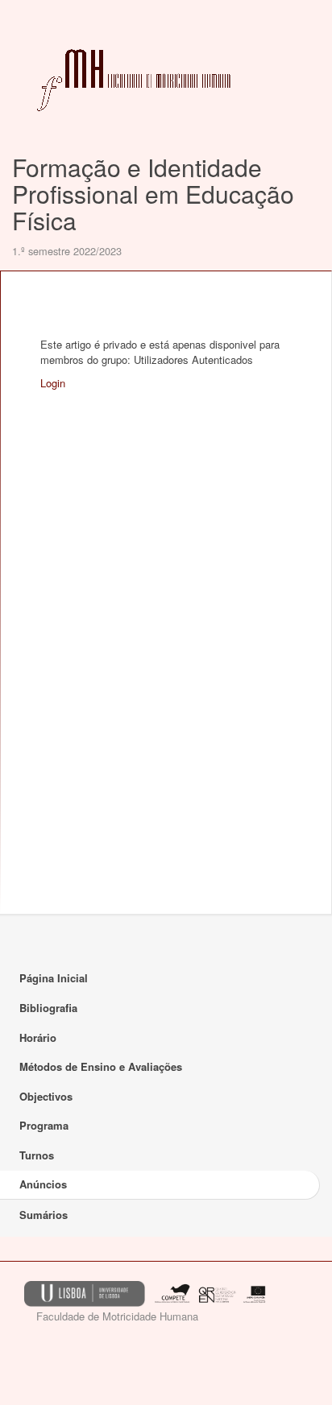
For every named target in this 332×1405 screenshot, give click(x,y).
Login (52, 383)
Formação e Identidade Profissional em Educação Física (153, 194)
